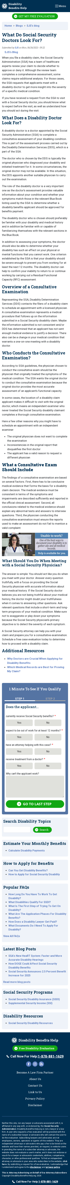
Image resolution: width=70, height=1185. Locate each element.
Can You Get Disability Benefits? (28, 870)
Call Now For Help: (37, 1056)
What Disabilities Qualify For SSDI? (29, 902)
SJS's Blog (11, 52)
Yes (19, 722)
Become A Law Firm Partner (35, 1072)
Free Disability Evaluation (36, 1048)
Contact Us (35, 1085)
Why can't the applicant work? (22, 773)
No (47, 722)
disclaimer (35, 1167)
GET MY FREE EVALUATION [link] (37, 16)
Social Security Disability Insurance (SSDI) (34, 999)
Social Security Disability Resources (30, 1023)
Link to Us (35, 1092)
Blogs (19, 25)
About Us (35, 1079)
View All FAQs (11, 936)
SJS (17, 47)
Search (44, 829)
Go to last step (37, 804)
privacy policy (53, 1167)
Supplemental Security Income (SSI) (30, 1003)
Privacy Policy (35, 1098)
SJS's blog (33, 25)
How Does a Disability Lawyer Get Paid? (32, 921)
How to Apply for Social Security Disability (34, 874)
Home (8, 25)
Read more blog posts (16, 982)
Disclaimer (35, 1105)
